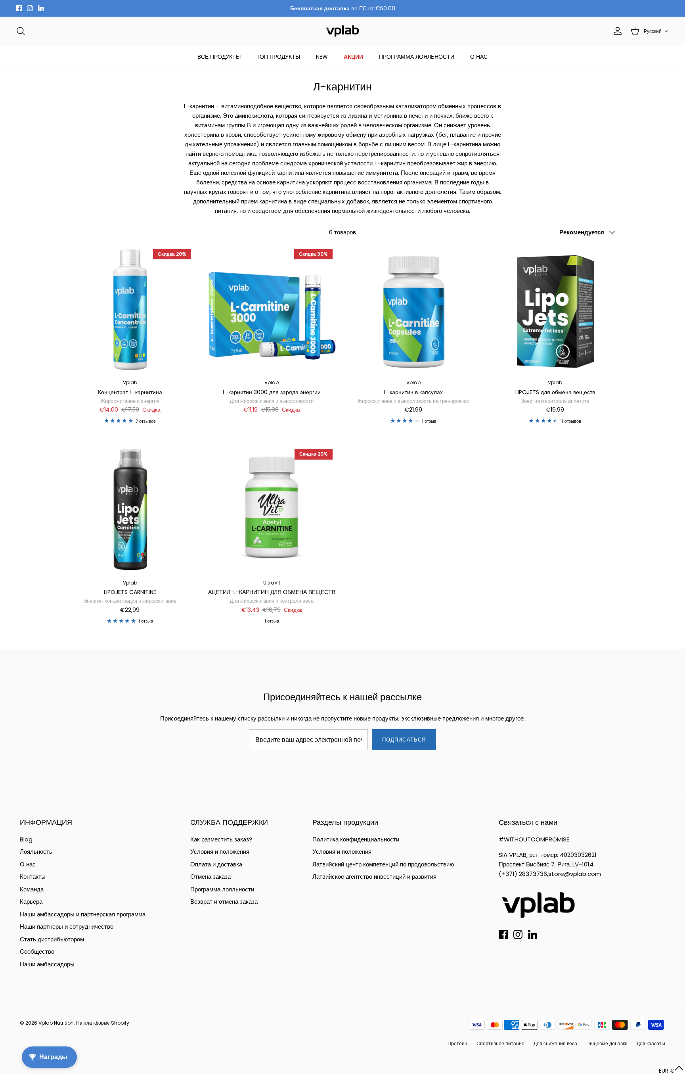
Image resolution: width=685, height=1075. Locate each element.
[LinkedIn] (41, 8)
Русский (653, 31)
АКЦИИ (353, 57)
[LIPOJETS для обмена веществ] (555, 310)
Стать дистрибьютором (52, 939)
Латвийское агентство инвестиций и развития (374, 876)
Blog (26, 839)
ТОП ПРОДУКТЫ (278, 57)
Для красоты (651, 1043)
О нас (28, 864)
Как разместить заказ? (221, 839)
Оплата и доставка (216, 864)
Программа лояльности (222, 889)
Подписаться (403, 739)
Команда (32, 889)
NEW (322, 57)
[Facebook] (19, 8)
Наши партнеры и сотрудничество (66, 926)
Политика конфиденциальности (355, 839)
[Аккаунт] (616, 31)
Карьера (31, 901)
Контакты (33, 876)
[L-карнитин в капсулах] (413, 310)
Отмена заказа (210, 876)
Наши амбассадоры (47, 964)
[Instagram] (30, 8)
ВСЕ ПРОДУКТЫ (219, 57)
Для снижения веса (555, 1043)
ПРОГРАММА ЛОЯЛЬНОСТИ (416, 57)
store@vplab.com (574, 874)
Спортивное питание (500, 1043)
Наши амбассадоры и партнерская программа (82, 914)
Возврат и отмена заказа (224, 901)
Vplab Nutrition (56, 1022)
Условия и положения (219, 851)
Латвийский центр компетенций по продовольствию (383, 864)
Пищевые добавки (607, 1043)
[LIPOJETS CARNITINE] (130, 510)
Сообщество (37, 951)
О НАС (479, 57)
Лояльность (36, 851)
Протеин (457, 1043)
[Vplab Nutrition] (342, 31)
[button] (671, 1070)
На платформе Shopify (102, 1022)
